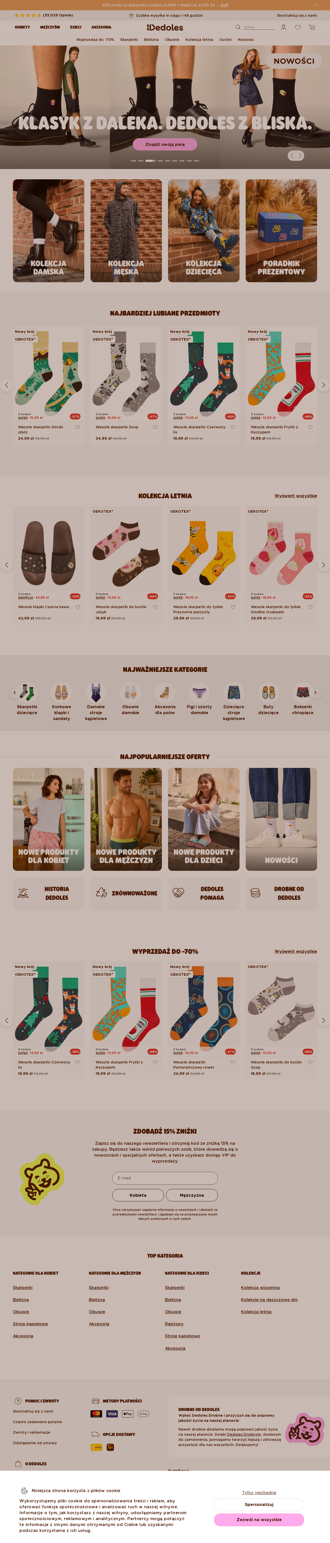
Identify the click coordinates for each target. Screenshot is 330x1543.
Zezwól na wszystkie (259, 1519)
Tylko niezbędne (259, 1492)
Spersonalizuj (259, 1504)
